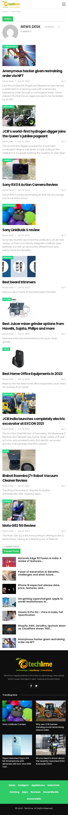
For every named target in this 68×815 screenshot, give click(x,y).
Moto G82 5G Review (19, 525)
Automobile (34, 798)
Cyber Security (10, 46)
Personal (7, 257)
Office (6, 349)
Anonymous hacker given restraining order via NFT (32, 73)
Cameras (7, 160)
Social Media (50, 792)
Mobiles (7, 501)
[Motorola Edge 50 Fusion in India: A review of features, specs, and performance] (9, 562)
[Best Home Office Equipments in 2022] (19, 358)
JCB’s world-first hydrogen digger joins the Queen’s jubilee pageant (34, 134)
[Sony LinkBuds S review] (19, 214)
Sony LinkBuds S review (21, 230)
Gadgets (23, 785)
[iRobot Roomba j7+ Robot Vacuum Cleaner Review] (19, 460)
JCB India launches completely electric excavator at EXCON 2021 (33, 421)
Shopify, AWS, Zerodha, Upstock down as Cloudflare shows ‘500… (42, 627)
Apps (25, 792)
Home (5, 451)
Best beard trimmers (19, 282)
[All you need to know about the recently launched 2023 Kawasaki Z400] (51, 745)
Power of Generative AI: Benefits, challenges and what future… (38, 573)
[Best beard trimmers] (19, 266)
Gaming (14, 792)
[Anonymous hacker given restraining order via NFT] (19, 55)
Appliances (38, 785)
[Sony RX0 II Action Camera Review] (19, 169)
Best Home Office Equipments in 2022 (32, 373)
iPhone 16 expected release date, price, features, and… (39, 587)
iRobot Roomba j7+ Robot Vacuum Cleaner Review (30, 478)
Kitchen (7, 299)
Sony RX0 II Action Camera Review (30, 184)
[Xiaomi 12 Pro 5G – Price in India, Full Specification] (9, 616)
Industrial (8, 107)
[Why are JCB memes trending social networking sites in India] (51, 711)
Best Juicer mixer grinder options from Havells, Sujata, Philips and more (33, 326)
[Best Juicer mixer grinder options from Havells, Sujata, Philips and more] (19, 308)
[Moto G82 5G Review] (19, 510)
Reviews (35, 792)
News (12, 785)
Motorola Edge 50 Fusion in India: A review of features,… (39, 560)
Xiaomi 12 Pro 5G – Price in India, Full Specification (40, 614)
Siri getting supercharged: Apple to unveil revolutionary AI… (40, 600)
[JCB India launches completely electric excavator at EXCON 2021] (19, 403)
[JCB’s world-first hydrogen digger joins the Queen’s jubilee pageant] (19, 115)
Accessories (9, 205)
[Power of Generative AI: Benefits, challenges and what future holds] (9, 575)
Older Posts (12, 546)
